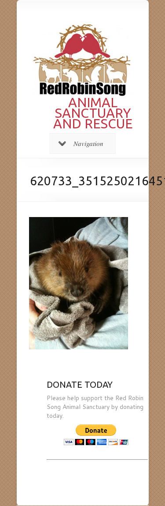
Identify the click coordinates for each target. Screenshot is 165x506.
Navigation (88, 143)
